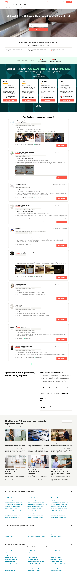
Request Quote (61, 145)
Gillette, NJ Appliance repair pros (57, 497)
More (21, 4)
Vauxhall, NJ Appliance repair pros (12, 515)
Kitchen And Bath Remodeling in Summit (36, 536)
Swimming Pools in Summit (56, 561)
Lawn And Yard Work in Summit (11, 568)
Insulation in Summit (32, 553)
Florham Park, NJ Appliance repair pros (36, 497)
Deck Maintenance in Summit (33, 570)
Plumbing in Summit (9, 536)
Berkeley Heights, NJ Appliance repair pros (14, 510)
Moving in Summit (54, 566)
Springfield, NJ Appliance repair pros (12, 497)
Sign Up (69, 1)
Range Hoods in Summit (55, 536)
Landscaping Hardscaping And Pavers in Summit (38, 568)
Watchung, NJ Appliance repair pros (58, 515)
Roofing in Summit (9, 553)
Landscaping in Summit (10, 561)
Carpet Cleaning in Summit (56, 555)
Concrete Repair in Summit (33, 555)
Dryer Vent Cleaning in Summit (57, 534)
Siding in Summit (31, 550)
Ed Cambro (53, 469)
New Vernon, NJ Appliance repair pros (58, 508)
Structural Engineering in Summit (57, 563)
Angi (29, 443)
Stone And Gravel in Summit (33, 563)
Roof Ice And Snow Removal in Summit (35, 561)
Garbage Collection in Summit (11, 559)
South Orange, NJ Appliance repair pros (59, 502)
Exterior (10, 4)
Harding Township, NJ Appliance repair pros (37, 504)
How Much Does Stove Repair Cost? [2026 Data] (38, 446)
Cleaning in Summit (31, 566)
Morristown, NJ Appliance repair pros (58, 504)
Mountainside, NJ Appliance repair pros (13, 502)
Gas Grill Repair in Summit (56, 531)
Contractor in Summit (55, 550)
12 (45, 364)
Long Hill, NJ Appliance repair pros (58, 500)
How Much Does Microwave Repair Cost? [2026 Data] (61, 446)
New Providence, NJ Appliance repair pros (14, 504)
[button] (20, 137)
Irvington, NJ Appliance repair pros (58, 517)
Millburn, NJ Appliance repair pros (12, 508)
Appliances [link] (7, 7)
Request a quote (10, 100)
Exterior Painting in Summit (56, 568)
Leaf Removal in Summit (32, 559)
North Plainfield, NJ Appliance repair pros (59, 510)
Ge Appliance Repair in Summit (11, 534)
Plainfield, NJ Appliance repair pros (58, 513)
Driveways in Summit (32, 557)
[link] (4, 97)
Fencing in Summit (9, 555)
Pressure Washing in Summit (11, 563)
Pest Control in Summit (10, 570)
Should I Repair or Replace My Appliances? (12, 472)
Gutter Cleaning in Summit (56, 559)
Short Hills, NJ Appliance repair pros (12, 500)
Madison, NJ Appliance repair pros (12, 517)
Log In (63, 1)
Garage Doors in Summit (55, 557)
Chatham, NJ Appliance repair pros (12, 506)
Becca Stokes (31, 469)
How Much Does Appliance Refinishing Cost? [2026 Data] (15, 446)
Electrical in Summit (31, 531)
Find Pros (38, 29)
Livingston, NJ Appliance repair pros (35, 517)
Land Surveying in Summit (56, 570)
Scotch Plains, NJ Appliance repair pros (36, 513)
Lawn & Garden (16, 4)
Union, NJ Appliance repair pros (34, 508)
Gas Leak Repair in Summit (33, 534)
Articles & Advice (26, 4)
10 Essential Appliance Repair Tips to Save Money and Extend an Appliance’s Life (61, 473)
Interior (6, 4)
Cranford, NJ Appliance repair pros (35, 510)
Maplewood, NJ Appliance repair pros (35, 502)
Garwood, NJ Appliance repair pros (35, 506)
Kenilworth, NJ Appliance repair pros (35, 500)
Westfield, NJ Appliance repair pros (12, 513)
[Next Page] (48, 364)
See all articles (67, 421)
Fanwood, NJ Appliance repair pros (35, 515)
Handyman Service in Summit (11, 557)
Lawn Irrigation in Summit (56, 553)
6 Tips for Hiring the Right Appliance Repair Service (37, 472)
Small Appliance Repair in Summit (12, 531)
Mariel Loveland (8, 443)
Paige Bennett (8, 469)
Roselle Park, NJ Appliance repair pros (58, 506)
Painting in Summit (9, 566)
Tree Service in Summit (9, 550)
